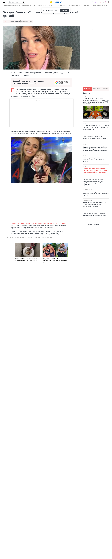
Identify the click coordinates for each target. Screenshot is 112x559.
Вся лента (86, 93)
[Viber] (94, 2)
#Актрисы (36, 237)
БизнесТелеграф (74, 6)
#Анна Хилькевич (46, 237)
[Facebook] (92, 2)
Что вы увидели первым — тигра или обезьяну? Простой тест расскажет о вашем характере (96, 127)
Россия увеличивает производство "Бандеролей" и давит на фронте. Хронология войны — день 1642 (95, 170)
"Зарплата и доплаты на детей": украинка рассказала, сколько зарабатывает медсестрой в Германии (94, 182)
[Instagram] (105, 2)
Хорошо (64, 10)
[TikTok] (108, 2)
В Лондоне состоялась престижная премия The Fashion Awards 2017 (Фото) (38, 223)
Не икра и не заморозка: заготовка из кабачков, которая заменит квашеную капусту (96, 193)
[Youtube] (100, 2)
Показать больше (93, 224)
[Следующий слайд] (110, 6)
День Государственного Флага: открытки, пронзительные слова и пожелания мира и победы (94, 138)
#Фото (29, 237)
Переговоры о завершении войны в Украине (19, 6)
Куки (55, 10)
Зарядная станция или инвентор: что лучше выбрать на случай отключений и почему (95, 204)
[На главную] (56, 2)
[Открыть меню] (4, 2)
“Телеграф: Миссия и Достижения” (95, 6)
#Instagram (10, 237)
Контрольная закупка (45, 6)
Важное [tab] (105, 88)
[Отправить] (23, 2)
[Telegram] (97, 2)
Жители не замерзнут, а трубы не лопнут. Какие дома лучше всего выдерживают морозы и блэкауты (95, 149)
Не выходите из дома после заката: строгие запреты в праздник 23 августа (95, 159)
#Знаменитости (20, 237)
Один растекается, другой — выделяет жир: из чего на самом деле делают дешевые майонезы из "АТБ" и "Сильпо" (96, 101)
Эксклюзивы (61, 6)
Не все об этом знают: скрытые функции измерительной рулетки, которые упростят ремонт (94, 215)
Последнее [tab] (87, 88)
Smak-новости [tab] (97, 88)
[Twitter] (103, 2)
